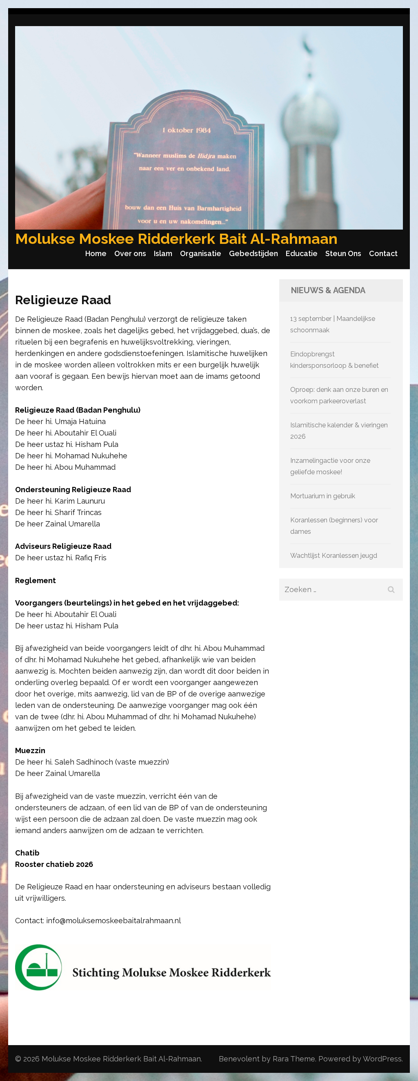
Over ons (130, 253)
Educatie (302, 253)
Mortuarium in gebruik (322, 496)
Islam (163, 253)
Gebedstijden (253, 253)
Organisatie (200, 253)
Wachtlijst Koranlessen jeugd (333, 555)
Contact (383, 253)
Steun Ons (343, 253)
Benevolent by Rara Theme (267, 1058)
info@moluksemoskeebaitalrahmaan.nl (113, 920)
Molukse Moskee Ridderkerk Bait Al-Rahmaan (176, 238)
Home (96, 253)
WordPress (382, 1058)
